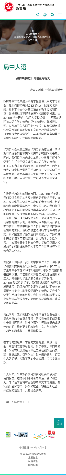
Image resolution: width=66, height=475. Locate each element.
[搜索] (52, 14)
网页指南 (33, 465)
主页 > (32, 30)
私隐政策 (33, 461)
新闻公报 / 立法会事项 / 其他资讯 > (32, 37)
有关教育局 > (32, 33)
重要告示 (33, 457)
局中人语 (32, 40)
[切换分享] (37, 14)
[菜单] (60, 14)
